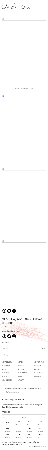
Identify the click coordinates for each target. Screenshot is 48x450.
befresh (43, 447)
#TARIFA (21, 380)
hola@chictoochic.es (12, 392)
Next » (44, 349)
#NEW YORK (38, 373)
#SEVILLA (37, 376)
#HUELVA (37, 366)
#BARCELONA (7, 362)
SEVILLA (6, 343)
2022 (24, 418)
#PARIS (20, 376)
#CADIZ (20, 362)
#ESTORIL (21, 366)
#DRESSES (6, 366)
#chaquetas (39, 362)
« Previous (5, 349)
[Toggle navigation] (42, 7)
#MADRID (37, 369)
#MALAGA (5, 373)
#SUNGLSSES (7, 380)
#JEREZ (5, 369)
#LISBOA (21, 369)
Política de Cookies (17, 444)
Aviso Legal (27, 442)
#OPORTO (5, 376)
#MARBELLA (22, 373)
